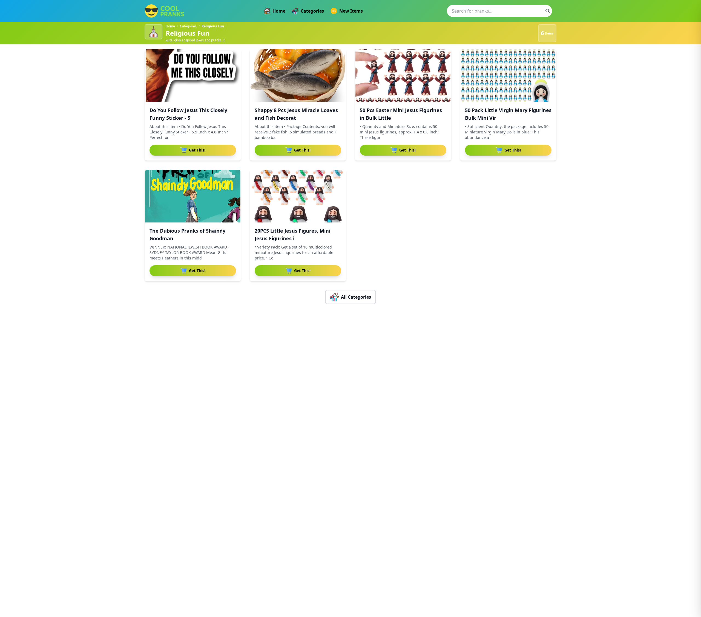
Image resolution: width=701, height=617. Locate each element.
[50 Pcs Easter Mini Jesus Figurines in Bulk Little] (403, 75)
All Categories (356, 297)
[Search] (547, 11)
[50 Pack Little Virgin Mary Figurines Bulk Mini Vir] (508, 75)
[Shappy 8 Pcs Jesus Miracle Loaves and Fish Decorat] (298, 75)
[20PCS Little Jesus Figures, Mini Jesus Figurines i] (298, 196)
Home (278, 11)
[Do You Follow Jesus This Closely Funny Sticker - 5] (192, 75)
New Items (351, 11)
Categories (312, 11)
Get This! (197, 150)
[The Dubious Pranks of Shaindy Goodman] (192, 196)
